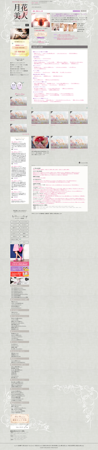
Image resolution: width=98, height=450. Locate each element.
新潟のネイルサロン (60, 172)
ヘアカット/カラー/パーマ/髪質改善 (19, 70)
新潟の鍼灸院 (76, 173)
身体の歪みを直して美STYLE (17, 68)
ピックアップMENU (19, 206)
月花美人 (20, 13)
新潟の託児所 (65, 174)
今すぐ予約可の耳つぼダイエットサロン (19, 294)
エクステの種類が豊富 (54, 95)
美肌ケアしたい (37, 53)
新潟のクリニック (48, 174)
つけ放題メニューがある (39, 96)
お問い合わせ (25, 445)
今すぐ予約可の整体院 (16, 295)
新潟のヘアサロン (53, 172)
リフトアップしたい (47, 58)
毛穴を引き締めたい (73, 53)
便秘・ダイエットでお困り (78, 100)
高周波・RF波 (55, 72)
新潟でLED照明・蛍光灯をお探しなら (76, 445)
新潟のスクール (54, 174)
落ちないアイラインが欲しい (52, 93)
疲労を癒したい (62, 84)
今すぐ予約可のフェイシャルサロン (50, 180)
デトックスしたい (53, 84)
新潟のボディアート (36, 173)
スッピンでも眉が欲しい (39, 93)
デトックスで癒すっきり (16, 66)
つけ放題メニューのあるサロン (40, 89)
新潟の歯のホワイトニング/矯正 (38, 174)
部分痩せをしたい (37, 67)
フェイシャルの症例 (36, 177)
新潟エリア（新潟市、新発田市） (38, 169)
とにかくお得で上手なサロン (54, 88)
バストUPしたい (72, 67)
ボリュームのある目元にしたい (67, 93)
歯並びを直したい (50, 100)
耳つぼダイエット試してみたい (76, 62)
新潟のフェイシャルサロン (45, 172)
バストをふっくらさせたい (61, 67)
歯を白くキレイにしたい (39, 100)
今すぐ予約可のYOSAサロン (71, 180)
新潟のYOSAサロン (69, 173)
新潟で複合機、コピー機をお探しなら (59, 445)
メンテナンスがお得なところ (67, 95)
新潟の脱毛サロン (68, 172)
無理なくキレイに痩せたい (62, 62)
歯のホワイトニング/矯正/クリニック (19, 75)
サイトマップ (31, 445)
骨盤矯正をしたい (47, 76)
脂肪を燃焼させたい (38, 63)
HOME (32, 2)
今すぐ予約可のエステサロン (38, 180)
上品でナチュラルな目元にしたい (41, 95)
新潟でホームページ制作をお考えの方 (43, 445)
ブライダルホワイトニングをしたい (63, 100)
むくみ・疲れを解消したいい (63, 83)
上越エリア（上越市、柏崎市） (64, 169)
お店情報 (36, 2)
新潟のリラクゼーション (45, 173)
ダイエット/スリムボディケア (17, 62)
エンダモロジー (37, 72)
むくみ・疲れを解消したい (16, 369)
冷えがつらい (44, 84)
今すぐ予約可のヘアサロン (61, 180)
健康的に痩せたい (65, 63)
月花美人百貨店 (19, 211)
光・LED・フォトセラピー (65, 72)
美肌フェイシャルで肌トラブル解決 (19, 64)
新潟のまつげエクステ (75, 172)
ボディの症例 (43, 177)
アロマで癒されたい (75, 83)
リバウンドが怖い (51, 62)
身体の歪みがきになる (57, 76)
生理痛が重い (37, 84)
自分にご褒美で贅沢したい (39, 83)
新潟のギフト (59, 174)
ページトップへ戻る (84, 162)
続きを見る (75, 21)
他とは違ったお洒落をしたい (40, 88)
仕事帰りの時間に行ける (54, 89)
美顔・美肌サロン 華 (38, 11)
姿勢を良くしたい (37, 76)
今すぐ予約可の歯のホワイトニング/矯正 (19, 297)
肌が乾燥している (51, 83)
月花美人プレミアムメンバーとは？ (19, 53)
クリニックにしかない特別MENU (41, 101)
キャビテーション (46, 72)
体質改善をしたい (75, 63)
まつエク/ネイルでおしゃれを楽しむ (16, 72)
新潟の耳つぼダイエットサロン (55, 173)
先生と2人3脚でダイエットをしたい (52, 63)
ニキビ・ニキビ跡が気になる (49, 53)
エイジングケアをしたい (39, 54)
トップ (15, 445)
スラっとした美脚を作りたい (40, 68)
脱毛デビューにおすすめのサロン (52, 79)
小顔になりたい (37, 58)
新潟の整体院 (63, 173)
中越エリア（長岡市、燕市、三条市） (51, 169)
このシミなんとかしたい (62, 53)
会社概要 (19, 445)
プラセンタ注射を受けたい (55, 101)
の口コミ (41, 42)
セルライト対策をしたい (49, 67)
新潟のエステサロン (36, 172)
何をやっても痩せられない (39, 62)
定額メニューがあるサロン (67, 88)
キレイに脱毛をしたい (38, 79)
